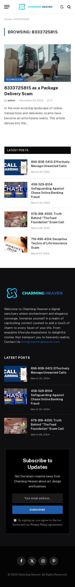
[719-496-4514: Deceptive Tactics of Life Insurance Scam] (15, 244)
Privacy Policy (39, 524)
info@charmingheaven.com (40, 342)
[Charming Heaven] (37, 7)
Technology (14, 79)
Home (7, 19)
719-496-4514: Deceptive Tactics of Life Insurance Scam (49, 243)
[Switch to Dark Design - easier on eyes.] (62, 7)
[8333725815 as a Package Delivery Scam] (37, 63)
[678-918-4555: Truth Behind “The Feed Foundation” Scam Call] (15, 219)
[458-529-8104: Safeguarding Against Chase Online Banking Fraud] (15, 190)
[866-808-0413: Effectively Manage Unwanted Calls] (15, 167)
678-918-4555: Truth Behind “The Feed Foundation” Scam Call (47, 218)
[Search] (68, 6)
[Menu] (7, 6)
